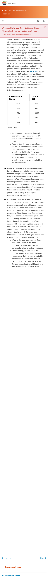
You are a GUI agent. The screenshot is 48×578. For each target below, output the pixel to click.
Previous (7, 558)
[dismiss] (45, 27)
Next (42, 558)
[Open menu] (2, 21)
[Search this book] (38, 21)
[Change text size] (44, 21)
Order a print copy (13, 567)
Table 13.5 (34, 71)
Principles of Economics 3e (15, 11)
